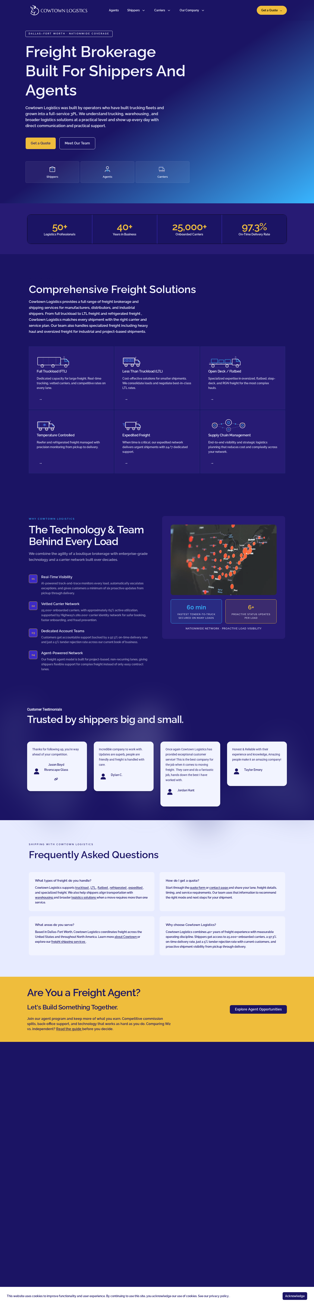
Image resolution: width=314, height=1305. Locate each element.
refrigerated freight (124, 313)
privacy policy (219, 1296)
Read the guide (69, 1029)
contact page (219, 887)
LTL (93, 887)
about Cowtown (125, 936)
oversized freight (58, 331)
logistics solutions (57, 119)
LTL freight (91, 313)
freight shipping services (68, 941)
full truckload (66, 313)
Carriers (159, 10)
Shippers (133, 10)
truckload (82, 887)
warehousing (137, 113)
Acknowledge (295, 1296)
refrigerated (118, 887)
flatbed (103, 887)
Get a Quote (271, 10)
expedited (135, 887)
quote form (198, 887)
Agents (114, 10)
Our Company (189, 10)
